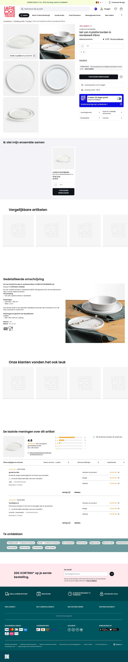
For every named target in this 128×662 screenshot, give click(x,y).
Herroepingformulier (10, 646)
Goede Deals (59, 15)
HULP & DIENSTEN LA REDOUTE (45, 607)
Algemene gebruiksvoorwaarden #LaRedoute (30, 646)
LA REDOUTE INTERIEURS (87, 29)
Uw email (67, 569)
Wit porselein (12, 548)
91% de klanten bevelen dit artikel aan (109, 437)
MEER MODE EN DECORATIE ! (107, 607)
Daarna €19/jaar (98, 98)
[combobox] (56, 462)
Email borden (37, 548)
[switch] (104, 99)
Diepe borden (50, 548)
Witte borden (24, 548)
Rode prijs (56, 176)
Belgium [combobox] (118, 644)
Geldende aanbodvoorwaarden (28, 644)
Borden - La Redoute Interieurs (48, 543)
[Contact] (121, 118)
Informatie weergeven (64, 616)
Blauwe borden (108, 543)
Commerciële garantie (101, 644)
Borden (29, 21)
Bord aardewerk (68, 543)
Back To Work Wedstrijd (41, 15)
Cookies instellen (88, 644)
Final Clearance (75, 15)
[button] (121, 9)
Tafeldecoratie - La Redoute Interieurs (21, 543)
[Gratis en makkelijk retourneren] (121, 112)
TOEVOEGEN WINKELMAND (98, 77)
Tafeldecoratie (19, 21)
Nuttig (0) (66, 492)
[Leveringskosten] (99, 112)
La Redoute (7, 21)
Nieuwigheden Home (92, 15)
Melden (77, 492)
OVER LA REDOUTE (10, 607)
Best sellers (109, 15)
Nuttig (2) (66, 523)
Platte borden (82, 543)
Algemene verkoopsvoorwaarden (48, 644)
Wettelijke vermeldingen (11, 644)
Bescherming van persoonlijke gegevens (70, 644)
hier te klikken (92, 581)
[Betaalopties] (99, 118)
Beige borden (94, 543)
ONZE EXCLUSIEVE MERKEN (75, 607)
